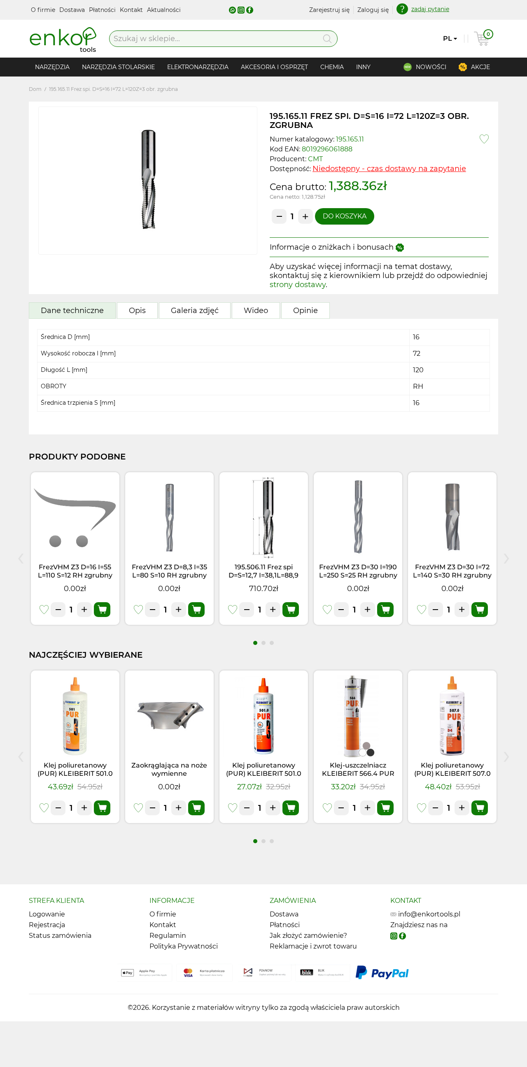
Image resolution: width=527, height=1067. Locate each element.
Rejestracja (47, 925)
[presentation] (20, 556)
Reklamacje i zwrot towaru (313, 946)
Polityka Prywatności (183, 946)
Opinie (305, 310)
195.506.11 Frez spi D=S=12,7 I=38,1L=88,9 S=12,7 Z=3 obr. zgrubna (263, 575)
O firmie (44, 10)
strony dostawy (298, 284)
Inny (363, 67)
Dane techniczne (72, 310)
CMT (315, 159)
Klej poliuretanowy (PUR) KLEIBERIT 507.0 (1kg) (452, 773)
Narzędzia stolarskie (118, 67)
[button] (255, 643)
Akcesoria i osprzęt (274, 67)
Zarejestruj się (329, 10)
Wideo (256, 310)
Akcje (480, 67)
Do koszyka (344, 216)
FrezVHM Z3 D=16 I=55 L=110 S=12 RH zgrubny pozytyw (75, 575)
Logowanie (47, 914)
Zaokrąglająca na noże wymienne (169, 769)
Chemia (332, 67)
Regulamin (167, 935)
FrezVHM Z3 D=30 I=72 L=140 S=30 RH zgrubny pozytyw (452, 575)
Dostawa (72, 10)
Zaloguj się (373, 10)
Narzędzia (52, 67)
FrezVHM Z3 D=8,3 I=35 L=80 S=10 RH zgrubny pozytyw (169, 575)
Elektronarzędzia (198, 67)
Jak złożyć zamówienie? (308, 935)
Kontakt (132, 10)
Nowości (431, 67)
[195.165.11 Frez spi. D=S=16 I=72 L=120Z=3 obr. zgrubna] (147, 181)
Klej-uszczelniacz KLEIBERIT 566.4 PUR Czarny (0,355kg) (358, 773)
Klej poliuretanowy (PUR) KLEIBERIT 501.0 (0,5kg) (263, 773)
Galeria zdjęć (195, 310)
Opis (137, 310)
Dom (35, 89)
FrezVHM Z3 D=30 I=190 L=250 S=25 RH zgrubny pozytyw (358, 575)
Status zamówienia (60, 935)
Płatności (103, 10)
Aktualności (164, 10)
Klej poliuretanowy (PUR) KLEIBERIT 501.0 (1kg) (75, 773)
